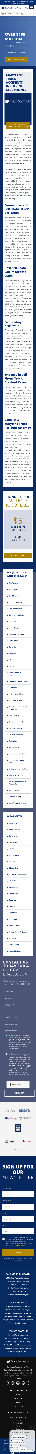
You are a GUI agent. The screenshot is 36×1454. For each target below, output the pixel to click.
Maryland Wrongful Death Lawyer (18, 1348)
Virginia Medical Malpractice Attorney (18, 1320)
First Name (6, 1188)
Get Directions (18, 1429)
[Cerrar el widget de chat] (33, 1427)
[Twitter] (13, 1383)
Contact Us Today (18, 125)
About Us (18, 1398)
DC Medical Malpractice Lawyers (18, 1278)
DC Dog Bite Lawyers (18, 1291)
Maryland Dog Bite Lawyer (18, 1351)
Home (18, 1394)
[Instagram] (27, 1383)
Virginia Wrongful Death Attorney (18, 1316)
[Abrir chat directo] (30, 1427)
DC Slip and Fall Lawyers (18, 1285)
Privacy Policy (13, 1048)
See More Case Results (16, 53)
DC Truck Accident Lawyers (18, 1295)
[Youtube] (18, 1383)
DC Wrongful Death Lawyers (18, 1281)
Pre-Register (21, 1)
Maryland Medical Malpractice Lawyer (18, 1345)
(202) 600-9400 (23, 984)
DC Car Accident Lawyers (18, 1288)
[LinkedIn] (23, 1383)
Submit (18, 1252)
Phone (4, 1225)
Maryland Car (18, 1335)
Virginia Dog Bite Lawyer (18, 1323)
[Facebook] (8, 1383)
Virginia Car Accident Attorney (18, 1306)
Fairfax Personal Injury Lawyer (18, 1310)
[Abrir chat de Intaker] (13, 1453)
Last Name (6, 1201)
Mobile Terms (13, 1074)
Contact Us (18, 1406)
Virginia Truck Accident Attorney (18, 1313)
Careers (18, 1402)
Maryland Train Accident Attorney (18, 1338)
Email (4, 1213)
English (7, 13)
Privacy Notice (20, 1245)
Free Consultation (16, 59)
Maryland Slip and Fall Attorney (18, 1341)
